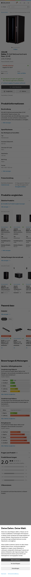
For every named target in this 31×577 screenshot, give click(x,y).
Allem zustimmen (15, 560)
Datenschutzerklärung (13, 573)
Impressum (3, 573)
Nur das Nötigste (15, 563)
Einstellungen (15, 568)
